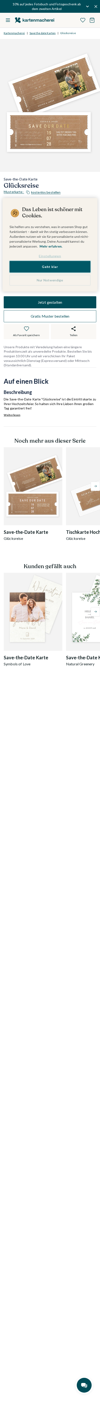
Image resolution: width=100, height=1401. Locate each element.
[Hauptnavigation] (8, 20)
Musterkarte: (32, 192)
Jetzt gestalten (50, 302)
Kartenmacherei (14, 33)
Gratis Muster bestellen (50, 316)
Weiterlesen (12, 415)
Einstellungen (50, 256)
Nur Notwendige (50, 280)
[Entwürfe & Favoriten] (83, 20)
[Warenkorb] (92, 20)
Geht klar (50, 267)
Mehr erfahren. (51, 246)
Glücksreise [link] (68, 33)
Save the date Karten (43, 33)
